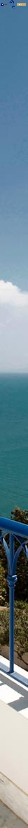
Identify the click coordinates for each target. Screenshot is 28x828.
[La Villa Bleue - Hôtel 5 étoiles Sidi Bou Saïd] (12, 4)
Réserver (21, 4)
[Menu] (2, 4)
